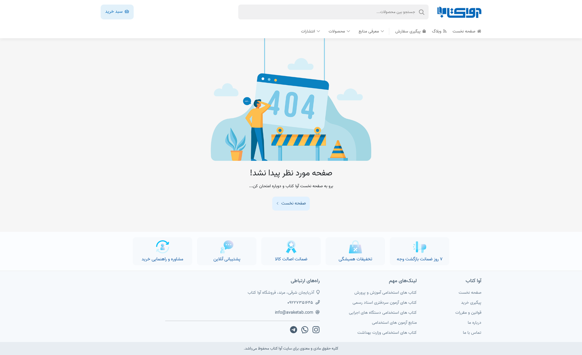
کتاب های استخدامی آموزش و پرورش (385, 292)
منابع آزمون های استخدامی (394, 322)
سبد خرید (114, 11)
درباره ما (474, 322)
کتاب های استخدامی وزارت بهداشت (387, 332)
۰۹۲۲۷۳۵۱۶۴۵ (300, 302)
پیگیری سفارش (408, 31)
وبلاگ (437, 31)
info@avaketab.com (294, 312)
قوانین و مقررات (468, 312)
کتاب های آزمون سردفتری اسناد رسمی (385, 302)
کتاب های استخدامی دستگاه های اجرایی (383, 312)
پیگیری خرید (471, 302)
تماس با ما (472, 332)
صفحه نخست (465, 31)
